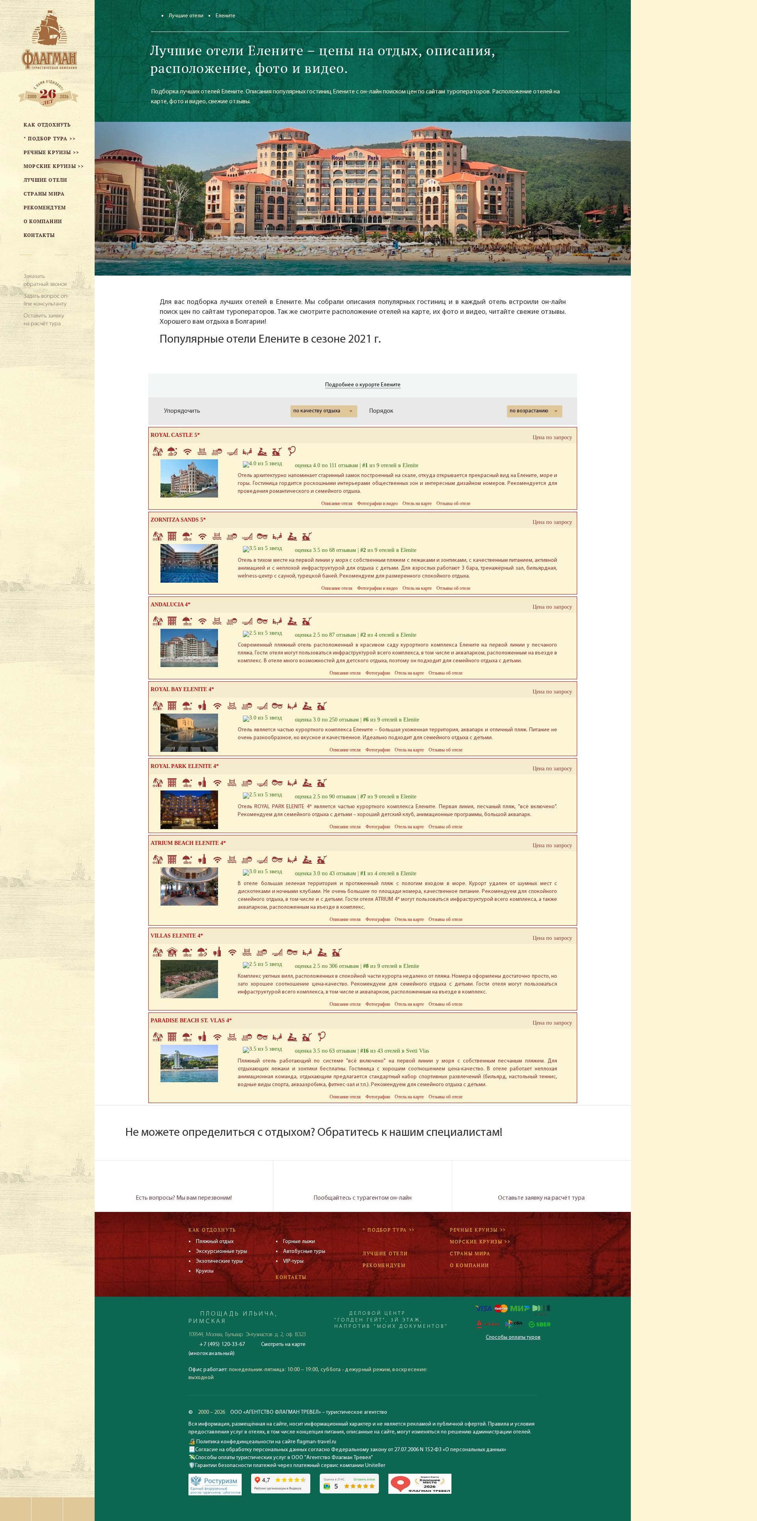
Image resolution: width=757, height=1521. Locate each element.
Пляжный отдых (214, 1242)
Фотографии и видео (377, 503)
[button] (324, 411)
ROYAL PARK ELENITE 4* (185, 766)
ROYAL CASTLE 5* (175, 435)
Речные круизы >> (478, 1230)
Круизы (205, 1271)
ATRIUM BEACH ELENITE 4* (188, 843)
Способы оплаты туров (513, 1337)
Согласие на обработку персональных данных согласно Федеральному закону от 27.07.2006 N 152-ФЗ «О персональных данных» (350, 1450)
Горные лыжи (299, 1242)
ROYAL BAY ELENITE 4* (182, 689)
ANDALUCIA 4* (170, 605)
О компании (469, 1265)
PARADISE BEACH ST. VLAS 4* (191, 1020)
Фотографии (377, 673)
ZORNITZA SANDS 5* (178, 520)
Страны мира (470, 1253)
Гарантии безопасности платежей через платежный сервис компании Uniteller (290, 1466)
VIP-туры (293, 1261)
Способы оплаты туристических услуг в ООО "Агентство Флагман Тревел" (284, 1458)
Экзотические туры (219, 1261)
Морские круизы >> (480, 1242)
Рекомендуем (384, 1265)
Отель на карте (417, 503)
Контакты (291, 1277)
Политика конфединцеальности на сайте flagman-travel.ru (265, 1442)
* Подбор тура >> (389, 1230)
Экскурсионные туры (221, 1251)
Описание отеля (336, 503)
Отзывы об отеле (453, 503)
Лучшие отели (186, 16)
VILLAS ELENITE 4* (177, 936)
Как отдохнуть (212, 1230)
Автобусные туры (304, 1251)
